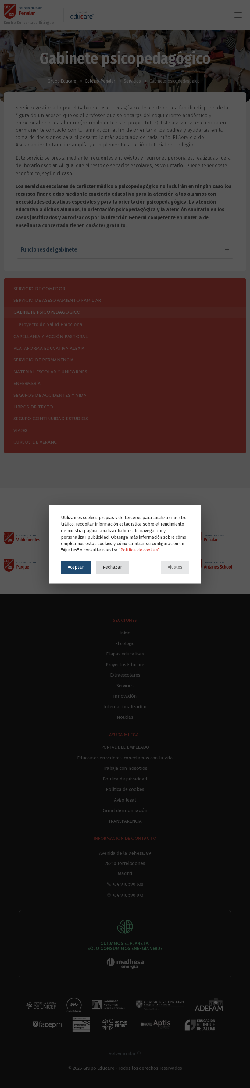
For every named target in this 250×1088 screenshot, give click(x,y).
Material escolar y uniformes (50, 371)
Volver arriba (123, 1053)
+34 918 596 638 (128, 884)
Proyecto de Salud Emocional (51, 324)
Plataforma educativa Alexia (49, 348)
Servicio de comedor (39, 288)
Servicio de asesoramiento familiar (57, 300)
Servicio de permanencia (43, 360)
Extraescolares (125, 675)
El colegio (125, 643)
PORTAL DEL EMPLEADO (125, 747)
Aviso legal (125, 800)
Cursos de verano (35, 442)
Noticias (125, 717)
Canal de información (125, 810)
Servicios (125, 685)
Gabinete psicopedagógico (47, 312)
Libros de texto (33, 407)
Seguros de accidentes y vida (49, 395)
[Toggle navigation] (238, 15)
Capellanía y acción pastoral (50, 336)
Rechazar (112, 567)
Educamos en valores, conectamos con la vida (125, 758)
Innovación (125, 696)
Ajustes (175, 567)
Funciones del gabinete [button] (49, 249)
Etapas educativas (125, 654)
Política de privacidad (125, 779)
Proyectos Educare (125, 664)
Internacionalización (125, 707)
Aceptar (76, 567)
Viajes (20, 430)
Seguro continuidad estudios (50, 418)
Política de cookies (125, 789)
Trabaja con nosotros (125, 768)
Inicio (125, 633)
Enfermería (27, 383)
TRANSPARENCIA (125, 821)
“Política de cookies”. (139, 550)
